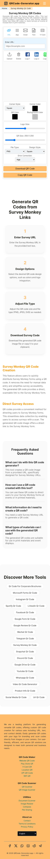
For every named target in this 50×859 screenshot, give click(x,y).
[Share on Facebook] (9, 846)
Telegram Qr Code (25, 638)
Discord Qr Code (25, 658)
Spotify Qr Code (13, 606)
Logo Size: (25, 124)
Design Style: (35, 147)
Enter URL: (9, 42)
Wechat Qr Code (25, 632)
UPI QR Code (27, 773)
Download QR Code (25, 169)
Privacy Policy (27, 827)
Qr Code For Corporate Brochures (25, 586)
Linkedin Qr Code (36, 606)
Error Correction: (25, 155)
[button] (35, 108)
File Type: (15, 147)
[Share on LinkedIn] (28, 846)
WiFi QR (27, 776)
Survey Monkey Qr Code (25, 645)
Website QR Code (27, 760)
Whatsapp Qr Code (25, 677)
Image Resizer (27, 803)
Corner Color (35, 104)
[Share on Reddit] (34, 846)
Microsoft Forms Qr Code (25, 593)
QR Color (15, 112)
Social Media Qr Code (16, 697)
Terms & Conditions (27, 823)
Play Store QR (27, 764)
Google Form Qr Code (25, 619)
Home (4, 8)
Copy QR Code (25, 175)
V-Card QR (27, 767)
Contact (27, 820)
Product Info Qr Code (25, 690)
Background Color (35, 112)
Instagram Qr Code (25, 599)
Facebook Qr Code (25, 612)
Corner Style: (15, 104)
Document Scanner (27, 800)
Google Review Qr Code (25, 625)
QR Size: (25, 136)
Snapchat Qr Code (25, 651)
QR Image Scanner (27, 790)
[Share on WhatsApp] (22, 846)
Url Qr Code (39, 697)
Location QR (27, 770)
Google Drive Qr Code (25, 664)
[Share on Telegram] (40, 846)
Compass (27, 807)
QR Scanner (27, 787)
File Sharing (27, 810)
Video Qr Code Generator (25, 684)
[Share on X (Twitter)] (16, 846)
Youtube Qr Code (25, 671)
